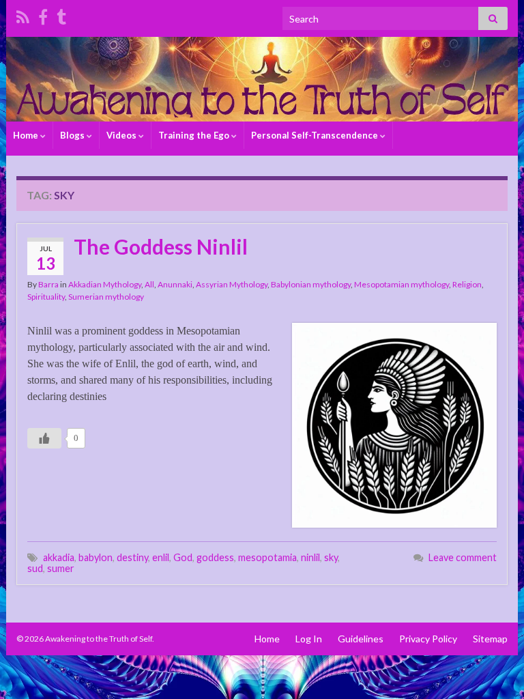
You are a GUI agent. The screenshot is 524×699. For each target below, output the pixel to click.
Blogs (73, 135)
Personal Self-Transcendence (315, 135)
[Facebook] (43, 15)
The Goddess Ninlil (161, 246)
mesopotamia (267, 557)
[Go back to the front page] (262, 79)
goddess (215, 557)
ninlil (310, 557)
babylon (95, 557)
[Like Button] (44, 438)
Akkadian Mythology (104, 284)
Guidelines (360, 638)
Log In (308, 638)
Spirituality (46, 296)
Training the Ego (194, 135)
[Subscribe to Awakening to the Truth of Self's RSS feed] (22, 15)
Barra (48, 284)
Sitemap (490, 638)
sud (35, 568)
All (149, 284)
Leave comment (462, 557)
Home (26, 135)
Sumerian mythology (106, 296)
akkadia (58, 557)
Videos (122, 135)
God (182, 557)
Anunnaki (175, 284)
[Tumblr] (61, 15)
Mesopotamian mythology (401, 284)
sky (331, 557)
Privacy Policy (428, 638)
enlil (160, 557)
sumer (60, 568)
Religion (467, 284)
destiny (132, 557)
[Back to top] (493, 668)
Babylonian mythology (311, 284)
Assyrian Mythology (231, 284)
